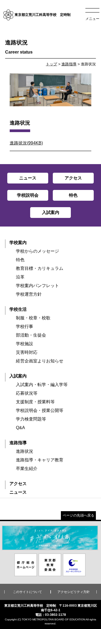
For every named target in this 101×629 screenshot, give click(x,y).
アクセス (18, 483)
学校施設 (24, 343)
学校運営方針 (29, 294)
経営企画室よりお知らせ (39, 361)
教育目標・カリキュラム (39, 268)
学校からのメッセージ (37, 251)
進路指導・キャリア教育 (39, 460)
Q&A (20, 427)
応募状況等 (26, 393)
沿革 (20, 277)
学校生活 (18, 309)
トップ (51, 64)
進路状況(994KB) (26, 143)
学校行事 (24, 326)
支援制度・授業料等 (35, 402)
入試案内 (18, 376)
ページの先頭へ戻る (78, 515)
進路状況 (24, 451)
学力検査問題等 (31, 419)
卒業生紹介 (26, 468)
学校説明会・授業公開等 (39, 410)
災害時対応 (26, 352)
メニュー (92, 19)
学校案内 (18, 242)
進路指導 (68, 64)
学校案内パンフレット (37, 285)
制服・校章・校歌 (33, 318)
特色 (20, 259)
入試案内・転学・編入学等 (42, 384)
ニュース (18, 492)
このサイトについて (27, 592)
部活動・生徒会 (31, 335)
